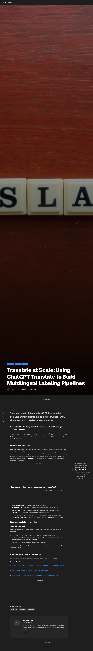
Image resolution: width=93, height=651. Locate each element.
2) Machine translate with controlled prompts (82, 475)
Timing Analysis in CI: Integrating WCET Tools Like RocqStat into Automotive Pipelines (35, 575)
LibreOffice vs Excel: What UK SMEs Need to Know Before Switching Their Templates (34, 573)
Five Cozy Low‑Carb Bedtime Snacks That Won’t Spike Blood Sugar (30, 570)
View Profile (33, 633)
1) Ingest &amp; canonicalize (83, 472)
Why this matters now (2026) (81, 463)
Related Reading (80, 478)
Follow (25, 633)
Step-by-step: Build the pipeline (80, 470)
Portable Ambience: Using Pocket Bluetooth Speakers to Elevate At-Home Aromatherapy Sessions (38, 565)
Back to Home (8, 2)
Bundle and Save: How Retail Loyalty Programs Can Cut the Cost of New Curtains (34, 568)
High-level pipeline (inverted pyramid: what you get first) (80, 466)
